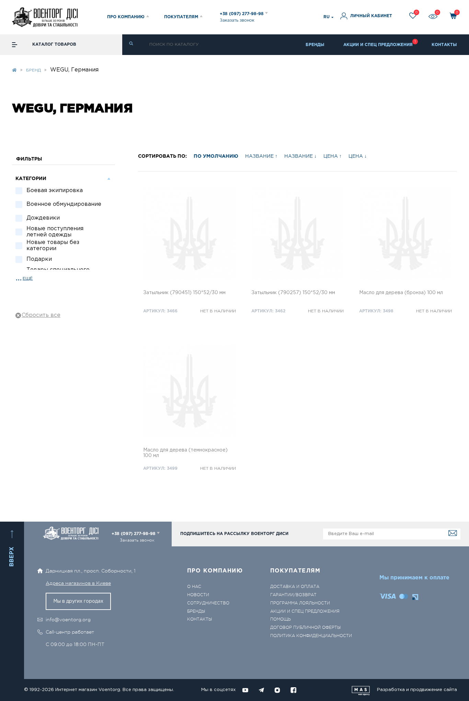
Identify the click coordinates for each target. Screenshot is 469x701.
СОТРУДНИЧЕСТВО (208, 603)
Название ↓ (300, 156)
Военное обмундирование (63, 204)
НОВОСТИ (198, 595)
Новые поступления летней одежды (54, 231)
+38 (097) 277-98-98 (242, 14)
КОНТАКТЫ (444, 45)
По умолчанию (216, 156)
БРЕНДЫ (315, 45)
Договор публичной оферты (305, 627)
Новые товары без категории (52, 245)
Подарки (39, 259)
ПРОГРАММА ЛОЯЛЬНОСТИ (300, 603)
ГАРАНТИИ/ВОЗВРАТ (293, 595)
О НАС (194, 587)
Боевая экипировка (54, 190)
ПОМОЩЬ (280, 619)
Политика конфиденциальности (311, 636)
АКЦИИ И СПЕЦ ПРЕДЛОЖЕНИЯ (378, 45)
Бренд (33, 70)
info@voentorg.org (68, 619)
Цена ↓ (357, 156)
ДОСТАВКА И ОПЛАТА (294, 587)
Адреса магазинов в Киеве (78, 583)
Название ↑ (261, 156)
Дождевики (43, 218)
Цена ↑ (332, 156)
